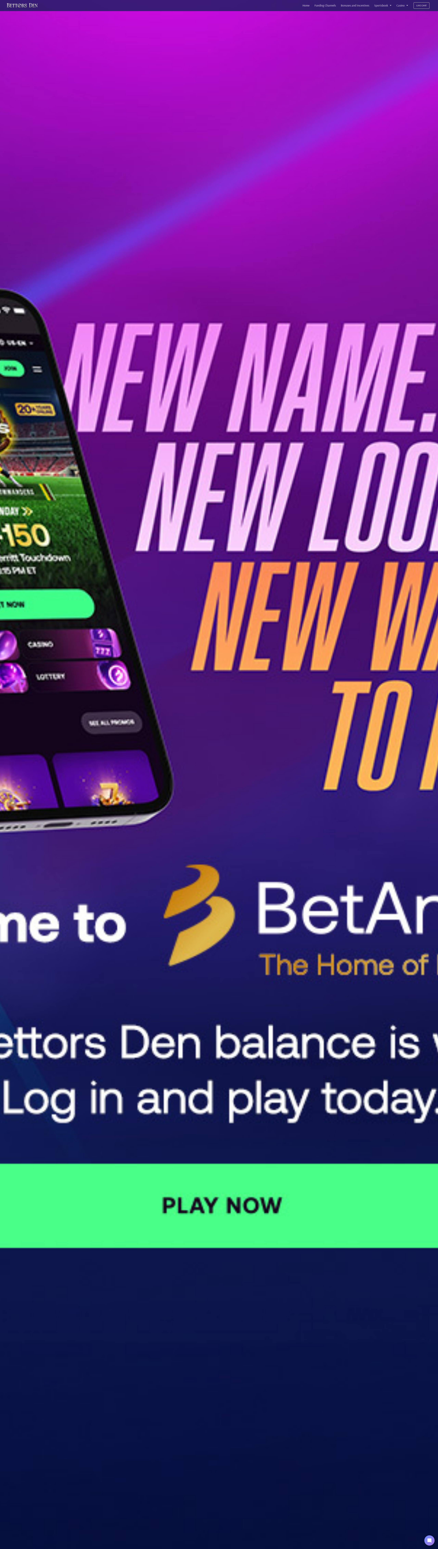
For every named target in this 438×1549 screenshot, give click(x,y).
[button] (429, 1540)
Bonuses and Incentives (355, 5)
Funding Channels (325, 5)
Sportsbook (381, 5)
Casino (400, 5)
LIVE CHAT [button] (421, 5)
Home (306, 5)
